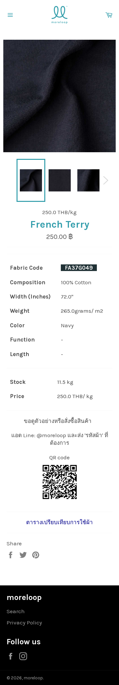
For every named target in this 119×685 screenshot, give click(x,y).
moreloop (33, 677)
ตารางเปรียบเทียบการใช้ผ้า (59, 522)
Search (16, 611)
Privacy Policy (24, 622)
